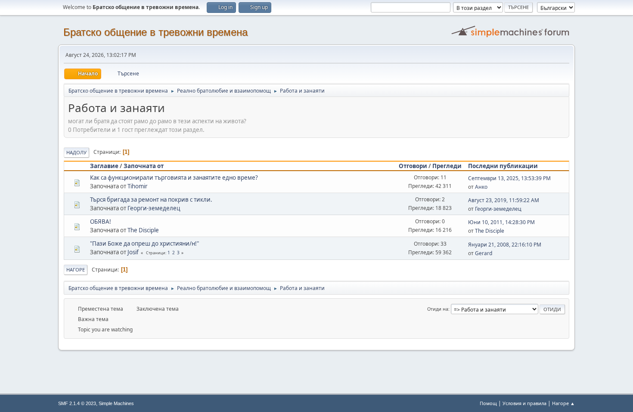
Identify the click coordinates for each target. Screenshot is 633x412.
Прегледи (447, 166)
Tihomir (137, 186)
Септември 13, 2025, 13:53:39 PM (509, 178)
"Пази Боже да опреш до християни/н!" (144, 243)
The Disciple (143, 230)
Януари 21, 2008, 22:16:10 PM (504, 244)
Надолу (76, 152)
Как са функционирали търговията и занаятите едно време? (174, 177)
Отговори (413, 166)
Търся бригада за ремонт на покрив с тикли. (151, 199)
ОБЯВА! (100, 221)
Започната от (144, 166)
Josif (133, 252)
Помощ (488, 403)
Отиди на (437, 309)
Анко (481, 186)
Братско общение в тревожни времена (155, 32)
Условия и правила (524, 403)
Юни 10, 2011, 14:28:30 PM (501, 222)
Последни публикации (503, 166)
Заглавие (104, 166)
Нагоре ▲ (563, 403)
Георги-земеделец (153, 208)
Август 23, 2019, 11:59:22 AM (503, 200)
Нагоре (75, 269)
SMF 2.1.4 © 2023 (77, 403)
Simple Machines (116, 403)
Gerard (483, 253)
